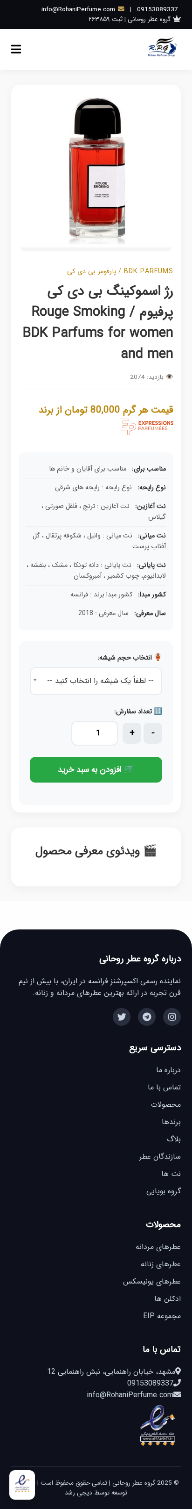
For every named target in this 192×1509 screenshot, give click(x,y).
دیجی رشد (78, 1493)
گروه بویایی (163, 1191)
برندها (171, 1122)
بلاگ (174, 1139)
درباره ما (168, 1070)
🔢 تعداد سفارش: (138, 711)
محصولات (166, 1104)
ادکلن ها (167, 1299)
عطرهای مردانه (158, 1247)
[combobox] (96, 681)
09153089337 (157, 10)
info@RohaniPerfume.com (78, 10)
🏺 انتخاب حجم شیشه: (129, 658)
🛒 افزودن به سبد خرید (96, 769)
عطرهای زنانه (161, 1264)
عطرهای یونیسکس (152, 1281)
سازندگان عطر (160, 1156)
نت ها (171, 1174)
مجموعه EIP (162, 1316)
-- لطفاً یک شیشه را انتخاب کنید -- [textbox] (100, 681)
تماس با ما (164, 1087)
